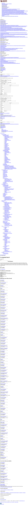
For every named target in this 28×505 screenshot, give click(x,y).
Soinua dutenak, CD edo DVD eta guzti (9, 188)
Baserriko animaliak (7, 245)
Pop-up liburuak (14, 10)
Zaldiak (5, 244)
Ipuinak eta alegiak (10, 25)
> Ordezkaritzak (5, 489)
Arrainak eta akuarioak (7, 241)
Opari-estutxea (10, 34)
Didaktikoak (5, 9)
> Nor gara (1, 489)
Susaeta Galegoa (4, 200)
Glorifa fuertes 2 (2, 23)
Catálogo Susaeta (10, 116)
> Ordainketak (7, 492)
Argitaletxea (3, 15)
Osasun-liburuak (17, 29)
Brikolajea (10, 29)
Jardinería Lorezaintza (7, 159)
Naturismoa (1, 60)
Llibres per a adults (5, 183)
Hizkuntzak (17, 26)
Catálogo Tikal (13, 116)
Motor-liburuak (20, 12)
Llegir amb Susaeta (5, 178)
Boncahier (6, 8)
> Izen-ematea (23, 492)
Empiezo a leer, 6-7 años (7, 223)
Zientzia (18, 11)
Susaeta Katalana (4, 169)
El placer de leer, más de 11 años (8, 225)
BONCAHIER (9, 80)
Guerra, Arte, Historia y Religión (7, 216)
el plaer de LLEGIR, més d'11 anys (9, 181)
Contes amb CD (5, 171)
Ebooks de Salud (2, 50)
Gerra (4, 12)
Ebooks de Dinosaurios (20, 48)
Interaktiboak (8, 9)
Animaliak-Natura (13, 29)
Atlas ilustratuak (6, 23)
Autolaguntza (8, 60)
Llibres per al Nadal (5, 176)
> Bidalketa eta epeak (2, 492)
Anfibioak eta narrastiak (7, 242)
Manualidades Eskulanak (6, 29)
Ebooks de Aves (11, 48)
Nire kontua (1, 66)
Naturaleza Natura (11, 26)
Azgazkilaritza (16, 12)
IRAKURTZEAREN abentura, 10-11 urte (9, 199)
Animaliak (21, 10)
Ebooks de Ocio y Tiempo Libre (8, 214)
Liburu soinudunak (12, 9)
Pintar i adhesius (5, 174)
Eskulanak (6, 61)
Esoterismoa (13, 12)
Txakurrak (6, 240)
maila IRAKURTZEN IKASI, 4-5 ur (9, 197)
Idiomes (4, 173)
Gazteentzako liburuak (4, 5)
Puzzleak (6, 190)
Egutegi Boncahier (7, 35)
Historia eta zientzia (21, 26)
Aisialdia (11, 12)
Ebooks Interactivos (17, 45)
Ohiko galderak (2, 65)
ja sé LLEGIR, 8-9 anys (7, 180)
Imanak (11, 10)
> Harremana (11, 489)
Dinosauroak (14, 26)
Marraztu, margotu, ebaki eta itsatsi (4, 25)
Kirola (5, 12)
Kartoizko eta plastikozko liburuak (9, 137)
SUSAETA (2, 80)
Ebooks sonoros (21, 45)
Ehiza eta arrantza (5, 246)
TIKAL (6, 80)
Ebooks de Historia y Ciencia (3, 49)
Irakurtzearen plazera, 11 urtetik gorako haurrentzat (21, 14)
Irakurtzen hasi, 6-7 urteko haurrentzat (15, 13)
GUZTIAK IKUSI (2, 118)
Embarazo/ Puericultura (7, 50)
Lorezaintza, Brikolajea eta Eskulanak (7, 233)
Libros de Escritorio (2, 35)
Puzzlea (10, 10)
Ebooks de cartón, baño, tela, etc (11, 45)
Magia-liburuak (18, 10)
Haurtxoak (6, 192)
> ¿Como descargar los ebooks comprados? (14, 492)
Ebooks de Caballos (15, 48)
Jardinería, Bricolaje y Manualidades (7, 207)
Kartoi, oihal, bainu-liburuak (8, 186)
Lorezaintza (4, 61)
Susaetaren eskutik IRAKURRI (6, 196)
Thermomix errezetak (13, 62)
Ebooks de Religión (9, 49)
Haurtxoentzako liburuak (4, 4)
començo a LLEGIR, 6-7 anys (8, 179)
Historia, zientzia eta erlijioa (6, 34)
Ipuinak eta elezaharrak (7, 187)
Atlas (0, 43)
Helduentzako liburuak (19, 32)
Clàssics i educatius (5, 172)
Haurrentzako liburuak (8, 32)
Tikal (4, 8)
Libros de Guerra (19, 34)
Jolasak (5, 228)
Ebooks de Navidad (4, 46)
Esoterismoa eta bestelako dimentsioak (8, 57)
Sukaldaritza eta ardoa (15, 34)
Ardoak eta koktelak (8, 11)
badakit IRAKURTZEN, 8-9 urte (8, 198)
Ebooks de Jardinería (2, 47)
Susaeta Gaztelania (4, 134)
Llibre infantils (5, 182)
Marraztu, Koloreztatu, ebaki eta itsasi (9, 189)
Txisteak (6, 10)
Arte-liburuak (6, 250)
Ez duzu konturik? (8, 75)
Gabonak (8, 10)
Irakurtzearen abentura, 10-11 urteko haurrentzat (9, 14)
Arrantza (3, 59)
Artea (21, 11)
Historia (20, 11)
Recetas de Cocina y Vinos (6, 206)
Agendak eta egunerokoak (8, 140)
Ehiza (1, 59)
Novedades (1, 116)
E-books (3, 8)
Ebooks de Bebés (8, 43)
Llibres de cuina (5, 175)
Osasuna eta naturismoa (6, 229)
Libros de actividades (9, 27)
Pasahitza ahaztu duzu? (3, 75)
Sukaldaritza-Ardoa (4, 11)
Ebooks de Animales (2, 48)
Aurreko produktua (2, 484)
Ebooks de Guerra (14, 49)
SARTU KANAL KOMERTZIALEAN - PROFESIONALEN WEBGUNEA (9, 76)
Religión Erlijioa (6, 154)
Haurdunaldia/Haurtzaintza (22, 29)
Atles (3, 177)
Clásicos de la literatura (3, 41)
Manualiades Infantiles (4, 27)
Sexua (4, 232)
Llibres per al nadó (5, 170)
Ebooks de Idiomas (3, 43)
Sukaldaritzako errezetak (3, 62)
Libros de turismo (8, 12)
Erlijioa (5, 249)
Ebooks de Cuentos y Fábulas (3, 45)
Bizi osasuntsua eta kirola (6, 226)
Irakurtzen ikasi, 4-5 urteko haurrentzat (6, 13)
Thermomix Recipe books (14, 11)
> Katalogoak (8, 489)
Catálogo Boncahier (5, 116)
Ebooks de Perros (7, 48)
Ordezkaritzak (2, 64)
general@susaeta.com (22, 500)
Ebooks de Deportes (7, 213)
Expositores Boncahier (11, 35)
